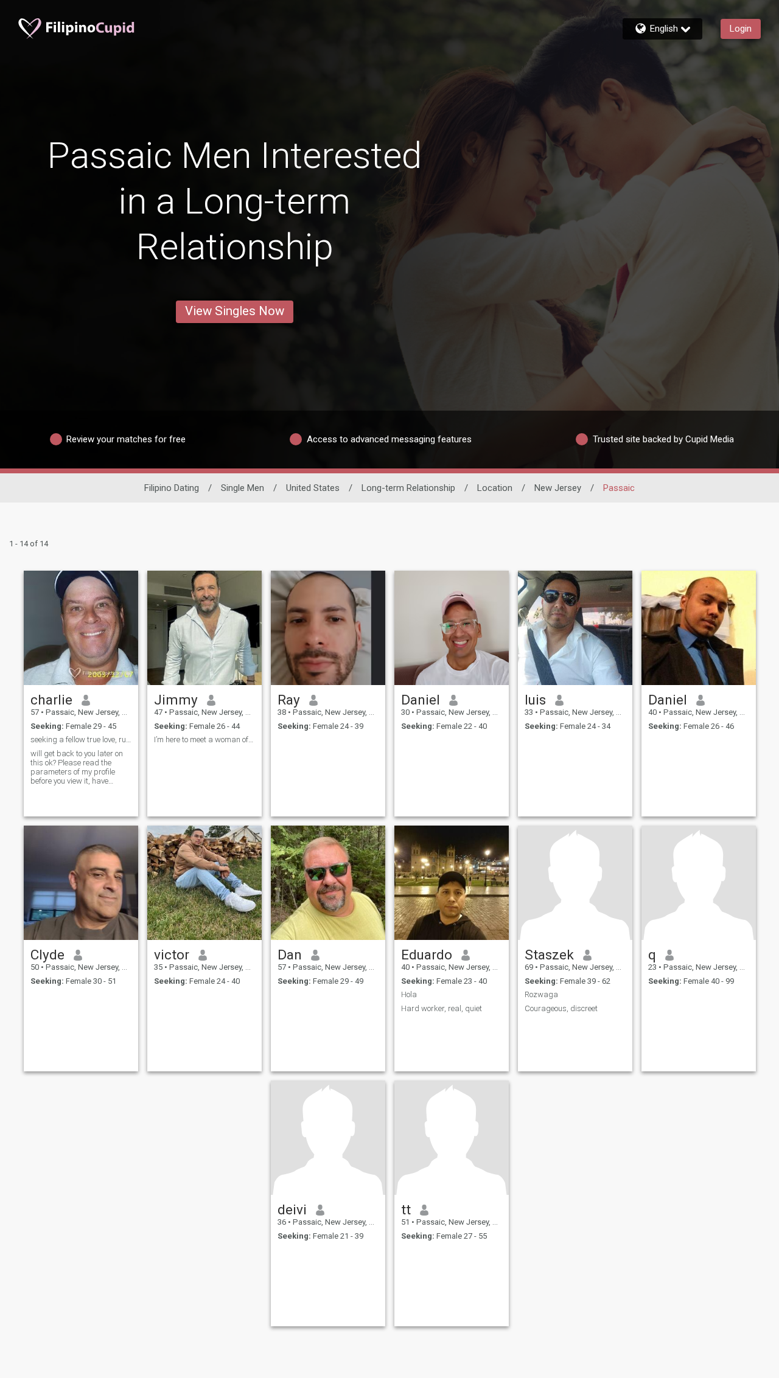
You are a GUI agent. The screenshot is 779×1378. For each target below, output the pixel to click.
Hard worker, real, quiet (441, 1008)
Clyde (47, 954)
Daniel (420, 700)
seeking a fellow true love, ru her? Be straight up (80, 739)
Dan (290, 954)
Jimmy (176, 700)
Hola (409, 994)
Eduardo (426, 954)
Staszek (549, 954)
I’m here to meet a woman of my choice (204, 739)
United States (313, 487)
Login (741, 28)
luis (535, 700)
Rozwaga (541, 994)
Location (494, 487)
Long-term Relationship (408, 487)
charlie (51, 700)
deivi (292, 1209)
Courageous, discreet (561, 1008)
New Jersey (557, 487)
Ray (289, 700)
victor (171, 954)
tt (406, 1209)
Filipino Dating (171, 487)
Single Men (242, 487)
